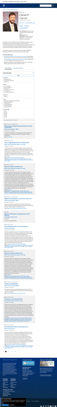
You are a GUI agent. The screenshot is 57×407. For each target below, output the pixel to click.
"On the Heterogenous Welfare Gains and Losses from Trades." (16, 59)
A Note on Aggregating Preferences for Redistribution (16, 142)
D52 (5, 114)
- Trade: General (28, 245)
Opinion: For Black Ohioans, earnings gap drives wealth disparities (17, 214)
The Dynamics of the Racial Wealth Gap (13, 299)
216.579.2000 (5, 387)
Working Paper (7, 79)
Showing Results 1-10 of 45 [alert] (10, 120)
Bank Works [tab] (8, 68)
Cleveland (5, 379)
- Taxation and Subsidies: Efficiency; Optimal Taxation (24, 193)
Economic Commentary (9, 80)
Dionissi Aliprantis (8, 87)
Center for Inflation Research (12, 9)
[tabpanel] (19, 211)
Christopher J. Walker (14, 129)
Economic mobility (8, 105)
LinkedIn (41, 406)
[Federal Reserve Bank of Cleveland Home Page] (14, 2)
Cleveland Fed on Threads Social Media (53, 406)
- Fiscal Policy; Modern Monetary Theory (15, 159)
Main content (5, 0)
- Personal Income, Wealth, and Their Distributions (16, 318)
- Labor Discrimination (26, 321)
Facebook (43, 406)
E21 (5, 111)
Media (5, 96)
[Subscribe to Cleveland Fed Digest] (28, 363)
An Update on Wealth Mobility (11, 284)
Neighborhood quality (8, 102)
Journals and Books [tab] (18, 68)
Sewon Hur (6, 88)
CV (20, 26)
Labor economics (9, 137)
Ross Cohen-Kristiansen (9, 92)
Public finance (7, 103)
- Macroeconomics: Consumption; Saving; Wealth (16, 245)
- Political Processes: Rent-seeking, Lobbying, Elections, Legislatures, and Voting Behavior (18, 159)
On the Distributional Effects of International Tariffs (16, 226)
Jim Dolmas (6, 90)
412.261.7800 (5, 395)
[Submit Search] (53, 5)
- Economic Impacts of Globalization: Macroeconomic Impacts (18, 246)
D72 (5, 117)
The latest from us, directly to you (26, 368)
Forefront (6, 81)
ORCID (26, 26)
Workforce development (23, 208)
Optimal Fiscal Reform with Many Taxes (13, 166)
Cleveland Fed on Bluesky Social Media (55, 406)
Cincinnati (13, 379)
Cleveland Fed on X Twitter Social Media (46, 406)
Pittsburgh (7, 390)
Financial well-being (8, 104)
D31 (5, 112)
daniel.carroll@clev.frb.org (30, 23)
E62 (5, 113)
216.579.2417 (21, 23)
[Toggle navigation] (4, 5)
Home (4, 9)
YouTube (51, 406)
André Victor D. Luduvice (9, 89)
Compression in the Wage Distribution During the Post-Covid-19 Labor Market (18, 126)
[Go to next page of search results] (15, 351)
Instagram (48, 406)
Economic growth (7, 106)
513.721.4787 (13, 387)
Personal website (23, 28)
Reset (18, 75)
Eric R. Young (7, 86)
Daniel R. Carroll (7, 129)
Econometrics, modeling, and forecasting (12, 100)
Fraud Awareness (35, 401)
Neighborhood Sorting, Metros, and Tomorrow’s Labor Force (18, 198)
